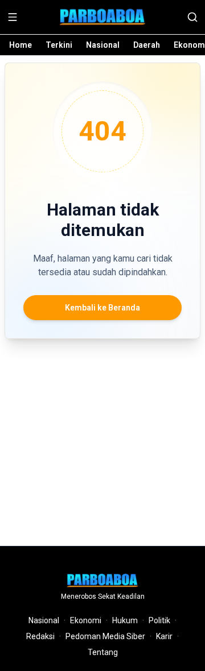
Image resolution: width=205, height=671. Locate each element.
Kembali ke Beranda (102, 307)
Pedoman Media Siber (105, 636)
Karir (164, 636)
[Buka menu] (12, 17)
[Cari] (192, 17)
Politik (159, 620)
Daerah (146, 44)
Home (20, 44)
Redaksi (40, 636)
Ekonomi (85, 620)
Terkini (59, 44)
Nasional (103, 44)
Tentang (103, 652)
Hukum (125, 620)
